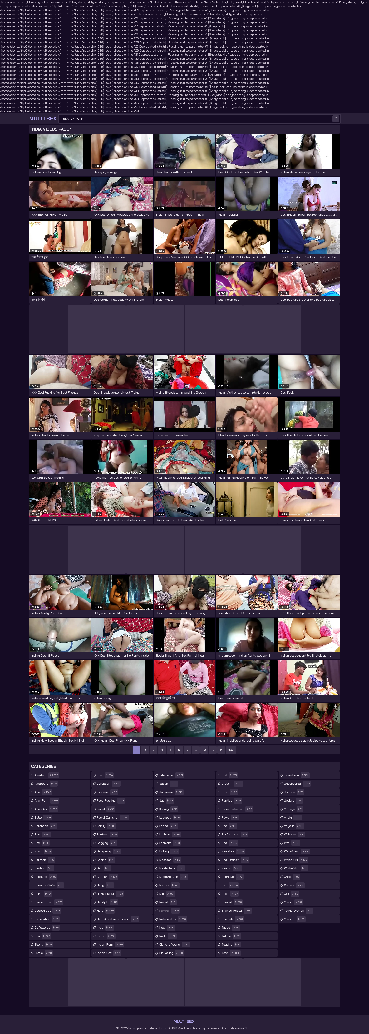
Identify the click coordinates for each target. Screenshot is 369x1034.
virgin (292, 817)
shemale (232, 919)
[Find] (335, 118)
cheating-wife (49, 885)
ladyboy (169, 817)
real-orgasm (235, 860)
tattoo (231, 936)
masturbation (173, 877)
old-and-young (174, 944)
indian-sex (108, 953)
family (106, 826)
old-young (171, 953)
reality (231, 868)
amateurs (46, 784)
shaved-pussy (236, 911)
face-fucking (110, 801)
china (43, 894)
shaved (232, 902)
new (167, 928)
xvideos (294, 885)
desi (42, 936)
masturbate (171, 868)
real (229, 843)
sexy (230, 894)
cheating (45, 877)
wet (291, 843)
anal (43, 792)
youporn (294, 919)
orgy (229, 792)
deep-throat (48, 902)
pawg (230, 817)
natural (169, 911)
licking (168, 851)
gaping (105, 860)
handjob (107, 902)
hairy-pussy (110, 894)
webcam (294, 834)
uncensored (297, 784)
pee (229, 826)
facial (105, 809)
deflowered (47, 928)
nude (167, 936)
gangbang (108, 851)
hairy (105, 885)
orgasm (232, 784)
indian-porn (110, 944)
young (293, 902)
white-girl (295, 860)
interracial (171, 775)
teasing (231, 944)
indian (106, 936)
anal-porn (46, 801)
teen (231, 953)
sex (230, 885)
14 (221, 750)
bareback (45, 826)
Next (231, 750)
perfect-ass (235, 834)
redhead (232, 877)
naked (167, 902)
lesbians (169, 843)
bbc (42, 834)
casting (44, 868)
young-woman (298, 911)
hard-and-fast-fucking (117, 919)
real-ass (233, 851)
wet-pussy (296, 851)
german (107, 877)
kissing (168, 809)
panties (231, 801)
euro (105, 775)
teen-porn (296, 775)
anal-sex (46, 809)
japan (168, 784)
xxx (291, 894)
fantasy (107, 834)
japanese (171, 792)
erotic (43, 953)
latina (168, 826)
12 (204, 750)
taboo (230, 928)
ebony (43, 944)
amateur (46, 775)
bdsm (43, 851)
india (105, 928)
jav (166, 801)
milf (167, 894)
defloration (47, 919)
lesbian (169, 834)
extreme (107, 792)
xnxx (291, 877)
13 (212, 750)
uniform (293, 792)
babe (43, 817)
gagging (106, 843)
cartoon (44, 860)
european (108, 784)
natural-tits (172, 919)
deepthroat (47, 911)
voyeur (293, 826)
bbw (42, 843)
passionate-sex (237, 809)
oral (229, 775)
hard (105, 911)
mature (169, 885)
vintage (293, 809)
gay (103, 868)
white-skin (296, 868)
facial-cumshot (112, 817)
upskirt (293, 801)
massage (169, 860)
